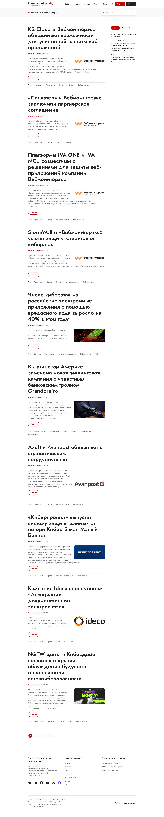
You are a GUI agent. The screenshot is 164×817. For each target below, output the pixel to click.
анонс (62, 722)
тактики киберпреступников (67, 354)
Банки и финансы (39, 431)
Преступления (49, 354)
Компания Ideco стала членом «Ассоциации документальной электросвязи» (65, 597)
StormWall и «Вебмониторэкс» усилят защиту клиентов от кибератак (65, 238)
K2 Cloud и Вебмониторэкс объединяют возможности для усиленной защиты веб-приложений (63, 38)
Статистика (37, 354)
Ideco (58, 642)
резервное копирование (64, 576)
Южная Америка (85, 431)
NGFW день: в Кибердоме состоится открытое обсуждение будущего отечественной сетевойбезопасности (61, 666)
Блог (66, 785)
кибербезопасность (62, 219)
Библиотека (69, 774)
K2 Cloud (71, 85)
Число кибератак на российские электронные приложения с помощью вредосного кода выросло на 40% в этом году (64, 307)
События (68, 4)
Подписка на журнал (110, 770)
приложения (38, 85)
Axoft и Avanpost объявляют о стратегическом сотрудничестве (65, 453)
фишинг (73, 431)
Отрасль (62, 85)
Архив (131, 28)
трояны (65, 431)
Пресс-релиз (50, 85)
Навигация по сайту (74, 758)
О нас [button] (105, 4)
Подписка (120, 4)
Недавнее (115, 28)
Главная (68, 763)
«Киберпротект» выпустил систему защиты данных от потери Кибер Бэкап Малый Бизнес (63, 526)
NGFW (70, 722)
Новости (78, 4)
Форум (96, 4)
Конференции (51, 722)
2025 (96, 354)
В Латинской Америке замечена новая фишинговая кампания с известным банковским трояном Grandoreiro (64, 379)
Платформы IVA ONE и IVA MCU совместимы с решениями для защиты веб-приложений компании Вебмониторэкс (64, 167)
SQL (57, 142)
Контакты (131, 4)
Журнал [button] (87, 4)
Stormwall (59, 282)
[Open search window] (112, 4)
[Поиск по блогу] (133, 12)
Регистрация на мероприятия (112, 766)
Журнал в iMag (70, 777)
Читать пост (34, 78)
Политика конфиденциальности (125, 803)
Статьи (67, 770)
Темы (124, 28)
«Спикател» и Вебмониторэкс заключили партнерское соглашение (65, 104)
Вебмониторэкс (83, 85)
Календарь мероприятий (111, 763)
